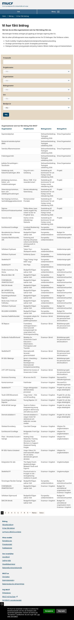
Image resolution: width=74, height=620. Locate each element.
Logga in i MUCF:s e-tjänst (11, 532)
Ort (4, 95)
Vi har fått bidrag (8, 528)
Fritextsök (7, 58)
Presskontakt (7, 544)
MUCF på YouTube (9, 597)
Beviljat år (7, 104)
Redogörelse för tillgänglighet (13, 584)
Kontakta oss (7, 541)
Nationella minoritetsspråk (12, 568)
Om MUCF (6, 557)
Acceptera (49, 611)
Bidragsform (62, 129)
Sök (18, 12)
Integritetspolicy (8, 580)
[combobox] (37, 71)
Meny (54, 12)
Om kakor (6, 577)
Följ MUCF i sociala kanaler (12, 600)
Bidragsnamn (8, 86)
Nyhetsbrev (6, 593)
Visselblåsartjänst (8, 564)
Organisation (8, 77)
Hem (4, 16)
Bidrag (11, 16)
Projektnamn (8, 67)
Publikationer (7, 548)
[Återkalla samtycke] (2, 604)
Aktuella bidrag (7, 524)
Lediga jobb (6, 560)
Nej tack (61, 611)
